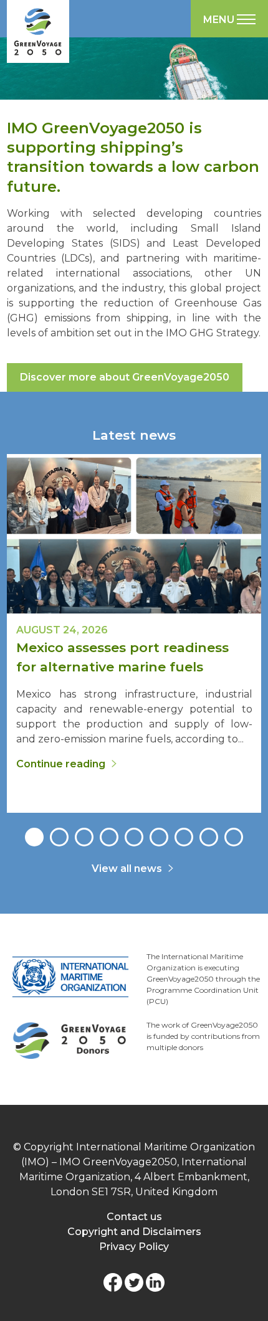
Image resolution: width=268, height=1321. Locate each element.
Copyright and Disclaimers (134, 1232)
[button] (34, 837)
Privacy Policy (134, 1246)
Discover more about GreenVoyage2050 (124, 377)
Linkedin (155, 1282)
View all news (127, 868)
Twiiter (134, 1282)
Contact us (134, 1217)
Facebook (112, 1282)
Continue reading (60, 764)
